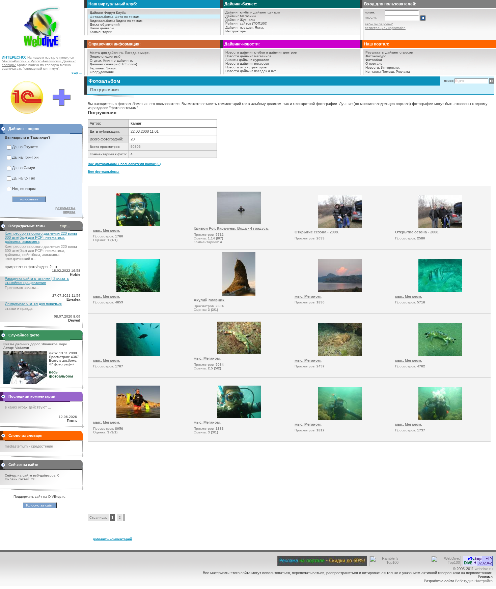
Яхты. (259, 27)
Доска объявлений (105, 24)
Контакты (373, 71)
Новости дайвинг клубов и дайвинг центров (261, 52)
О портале (374, 63)
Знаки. (111, 68)
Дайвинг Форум (102, 12)
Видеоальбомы (102, 21)
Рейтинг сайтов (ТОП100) (246, 23)
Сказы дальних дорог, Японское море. (35, 344)
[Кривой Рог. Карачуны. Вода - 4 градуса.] (239, 223)
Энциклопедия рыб (105, 56)
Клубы (121, 12)
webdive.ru (484, 569)
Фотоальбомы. (102, 17)
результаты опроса (65, 210)
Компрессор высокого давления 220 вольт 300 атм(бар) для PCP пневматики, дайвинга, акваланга (41, 237)
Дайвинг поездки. (239, 27)
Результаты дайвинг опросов (389, 52)
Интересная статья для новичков (33, 303)
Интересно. (390, 67)
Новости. (372, 67)
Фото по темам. (127, 17)
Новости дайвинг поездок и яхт (250, 71)
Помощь (388, 71)
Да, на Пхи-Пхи (25, 157)
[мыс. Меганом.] (138, 225)
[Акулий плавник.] (238, 294)
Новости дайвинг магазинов (248, 56)
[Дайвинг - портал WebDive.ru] (42, 50)
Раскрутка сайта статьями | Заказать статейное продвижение (37, 280)
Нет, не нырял (24, 189)
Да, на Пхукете (25, 147)
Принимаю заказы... (22, 288)
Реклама (403, 71)
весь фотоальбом (61, 374)
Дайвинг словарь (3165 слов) (113, 64)
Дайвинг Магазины (240, 16)
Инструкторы (235, 31)
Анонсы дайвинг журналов (247, 60)
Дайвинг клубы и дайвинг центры (252, 12)
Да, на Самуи (23, 168)
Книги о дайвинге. (118, 60)
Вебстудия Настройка (474, 581)
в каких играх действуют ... (28, 407)
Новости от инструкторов (246, 67)
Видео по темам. (129, 21)
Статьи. (96, 60)
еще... (65, 226)
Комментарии (101, 32)
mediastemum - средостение (29, 446)
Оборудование (102, 72)
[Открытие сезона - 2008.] (340, 227)
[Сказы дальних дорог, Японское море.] (25, 383)
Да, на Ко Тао (23, 178)
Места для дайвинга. (107, 53)
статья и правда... (20, 308)
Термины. (97, 68)
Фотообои (373, 60)
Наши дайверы (102, 28)
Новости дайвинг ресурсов (247, 63)
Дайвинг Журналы (240, 20)
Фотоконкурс (375, 56)
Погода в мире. (137, 53)
